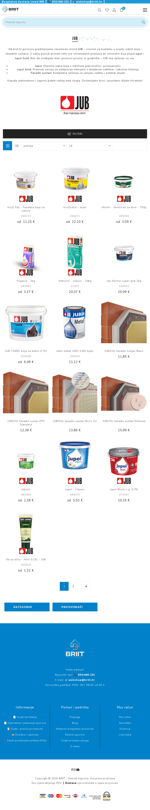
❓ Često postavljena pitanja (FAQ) (25, 740)
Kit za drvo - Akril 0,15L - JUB (26, 559)
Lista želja (125, 734)
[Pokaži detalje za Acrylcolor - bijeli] (75, 179)
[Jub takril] (26, 322)
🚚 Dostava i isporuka (25, 734)
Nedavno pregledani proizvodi (75, 729)
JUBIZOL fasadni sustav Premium (124, 421)
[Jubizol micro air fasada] (75, 393)
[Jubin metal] (75, 322)
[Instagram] (75, 770)
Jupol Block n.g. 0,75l (124, 489)
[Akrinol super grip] (124, 252)
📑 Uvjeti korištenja (25, 717)
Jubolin (26, 489)
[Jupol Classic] (75, 461)
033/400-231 (59, 1)
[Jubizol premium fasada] (124, 393)
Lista (16, 145)
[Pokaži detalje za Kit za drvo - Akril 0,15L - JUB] (26, 531)
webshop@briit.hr (88, 1)
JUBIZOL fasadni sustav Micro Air (75, 421)
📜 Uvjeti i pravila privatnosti (25, 729)
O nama (75, 746)
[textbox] (75, 22)
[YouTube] (78, 770)
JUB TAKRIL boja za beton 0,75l (26, 351)
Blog (75, 723)
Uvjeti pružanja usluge (75, 740)
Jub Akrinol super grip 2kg (124, 281)
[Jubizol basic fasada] (124, 322)
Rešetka (7, 145)
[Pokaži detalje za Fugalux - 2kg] (26, 252)
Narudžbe (125, 723)
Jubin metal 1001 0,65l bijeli (74, 351)
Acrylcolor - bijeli (75, 207)
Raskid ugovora (75, 734)
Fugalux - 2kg (26, 281)
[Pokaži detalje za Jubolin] (26, 461)
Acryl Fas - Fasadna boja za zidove (26, 209)
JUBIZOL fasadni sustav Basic (124, 351)
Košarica (125, 729)
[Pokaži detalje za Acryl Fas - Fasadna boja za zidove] (26, 179)
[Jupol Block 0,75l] (124, 461)
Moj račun (125, 717)
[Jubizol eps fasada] (26, 393)
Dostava (70, 783)
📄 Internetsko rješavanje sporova (25, 723)
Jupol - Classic (75, 489)
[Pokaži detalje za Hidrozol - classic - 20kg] (75, 252)
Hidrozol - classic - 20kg (75, 281)
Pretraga (143, 22)
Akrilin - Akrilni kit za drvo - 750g (124, 207)
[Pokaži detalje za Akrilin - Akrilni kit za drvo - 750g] (124, 179)
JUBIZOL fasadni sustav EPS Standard (26, 422)
